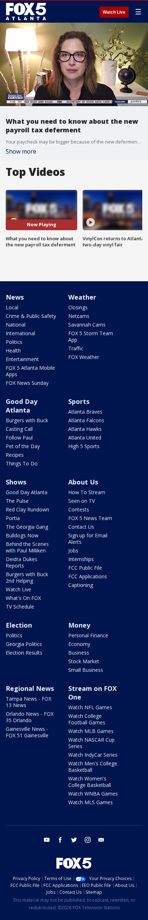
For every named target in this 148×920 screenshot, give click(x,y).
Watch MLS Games (90, 802)
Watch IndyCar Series (92, 754)
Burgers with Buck (27, 420)
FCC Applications (87, 576)
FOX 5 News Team (90, 518)
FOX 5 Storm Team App (90, 336)
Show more (21, 151)
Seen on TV (81, 500)
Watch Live (114, 12)
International (20, 333)
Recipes (15, 454)
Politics (14, 341)
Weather (82, 297)
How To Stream (86, 492)
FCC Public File (85, 567)
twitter (74, 840)
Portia (13, 518)
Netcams (78, 316)
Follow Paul (19, 437)
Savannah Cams (87, 324)
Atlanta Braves (85, 411)
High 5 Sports (84, 446)
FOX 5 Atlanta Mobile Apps (30, 371)
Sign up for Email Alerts (87, 538)
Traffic (75, 348)
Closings (78, 307)
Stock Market (83, 661)
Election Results (24, 652)
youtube (46, 840)
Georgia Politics (24, 644)
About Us (83, 482)
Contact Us (81, 526)
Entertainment (22, 359)
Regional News (30, 688)
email (101, 840)
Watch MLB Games (91, 731)
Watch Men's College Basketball (92, 766)
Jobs (73, 550)
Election (19, 625)
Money (79, 625)
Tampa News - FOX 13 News (28, 702)
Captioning (80, 585)
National (16, 324)
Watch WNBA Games (93, 793)
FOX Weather (83, 357)
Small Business (85, 669)
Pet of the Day (23, 446)
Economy (79, 644)
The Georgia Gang (27, 526)
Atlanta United (84, 437)
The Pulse (17, 500)
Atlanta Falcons (86, 420)
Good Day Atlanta (21, 405)
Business (78, 652)
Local (12, 307)
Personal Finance (88, 635)
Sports (78, 401)
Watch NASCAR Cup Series (91, 743)
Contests (78, 509)
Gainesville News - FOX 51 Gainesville (27, 732)
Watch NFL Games (90, 707)
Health (13, 350)
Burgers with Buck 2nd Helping (27, 577)
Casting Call (19, 428)
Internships (81, 559)
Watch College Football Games (86, 719)
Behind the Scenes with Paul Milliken (27, 547)
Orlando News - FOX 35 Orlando (30, 717)
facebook (60, 840)
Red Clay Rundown (27, 509)
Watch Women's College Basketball (89, 781)
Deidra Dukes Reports (21, 562)
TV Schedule (20, 606)
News (15, 297)
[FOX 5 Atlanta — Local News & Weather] (26, 11)
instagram (87, 840)
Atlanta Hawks (85, 428)
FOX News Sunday (27, 382)
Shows (16, 482)
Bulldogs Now (22, 535)
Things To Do (22, 463)
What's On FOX (23, 598)
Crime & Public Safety (31, 316)
